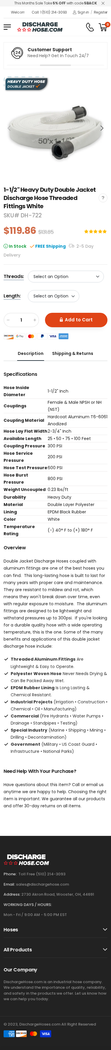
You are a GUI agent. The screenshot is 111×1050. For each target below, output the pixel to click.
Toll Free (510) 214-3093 (41, 874)
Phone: (10, 874)
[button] (101, 128)
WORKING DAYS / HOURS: (28, 904)
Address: (12, 894)
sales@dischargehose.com (42, 884)
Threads (14, 276)
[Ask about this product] (103, 198)
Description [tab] (31, 353)
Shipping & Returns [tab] (72, 353)
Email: (9, 884)
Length (12, 296)
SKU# (12, 215)
